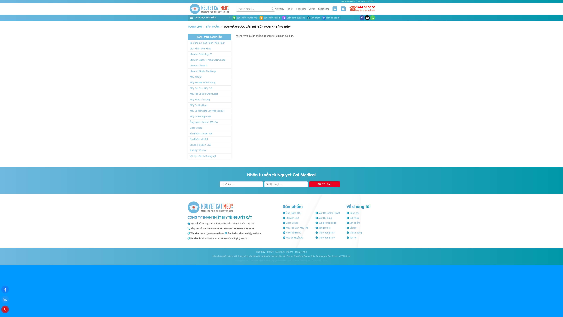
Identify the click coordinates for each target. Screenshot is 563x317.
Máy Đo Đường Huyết (200, 116)
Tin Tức (290, 8)
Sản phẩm (301, 8)
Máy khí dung (325, 218)
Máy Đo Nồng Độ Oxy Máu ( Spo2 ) (207, 110)
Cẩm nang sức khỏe (296, 17)
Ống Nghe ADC (293, 213)
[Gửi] (272, 8)
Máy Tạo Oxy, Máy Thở (201, 88)
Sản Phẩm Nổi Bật (272, 17)
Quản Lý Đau (196, 127)
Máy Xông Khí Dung (200, 99)
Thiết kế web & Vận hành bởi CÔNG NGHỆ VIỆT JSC (308, 260)
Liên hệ (352, 237)
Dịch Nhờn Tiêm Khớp (200, 48)
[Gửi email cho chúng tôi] (367, 17)
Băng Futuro (324, 227)
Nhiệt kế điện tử (293, 232)
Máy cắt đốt (195, 77)
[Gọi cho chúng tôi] (372, 17)
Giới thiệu (279, 8)
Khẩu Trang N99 (326, 237)
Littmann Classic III (198, 65)
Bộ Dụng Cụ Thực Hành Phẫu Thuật (207, 42)
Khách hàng (323, 8)
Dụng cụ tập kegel (327, 222)
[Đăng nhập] (335, 8)
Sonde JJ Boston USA (200, 144)
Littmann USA (292, 218)
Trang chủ (195, 26)
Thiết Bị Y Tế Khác (198, 150)
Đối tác (312, 8)
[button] (343, 8)
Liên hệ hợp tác (333, 17)
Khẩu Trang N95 (326, 232)
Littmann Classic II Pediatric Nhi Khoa (207, 59)
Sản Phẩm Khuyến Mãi (247, 17)
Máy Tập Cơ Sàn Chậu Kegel (204, 93)
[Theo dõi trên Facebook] (362, 17)
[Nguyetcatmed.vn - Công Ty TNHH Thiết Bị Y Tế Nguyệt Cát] (210, 9)
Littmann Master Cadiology (203, 71)
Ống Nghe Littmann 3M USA (204, 122)
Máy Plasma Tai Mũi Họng (203, 82)
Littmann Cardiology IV (201, 54)
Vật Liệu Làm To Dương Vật (203, 156)
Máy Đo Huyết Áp (198, 105)
